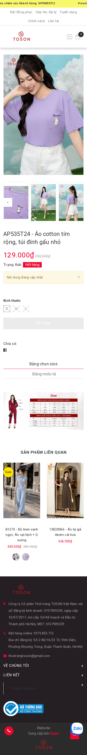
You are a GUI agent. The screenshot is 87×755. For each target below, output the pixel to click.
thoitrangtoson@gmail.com (29, 656)
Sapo (54, 733)
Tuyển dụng (68, 12)
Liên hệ (53, 21)
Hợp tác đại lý (46, 12)
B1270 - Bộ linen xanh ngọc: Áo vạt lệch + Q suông (22, 534)
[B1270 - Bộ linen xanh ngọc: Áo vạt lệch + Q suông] (21, 490)
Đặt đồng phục (21, 12)
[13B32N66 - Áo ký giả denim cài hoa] (65, 490)
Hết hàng (43, 323)
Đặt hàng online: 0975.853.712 (31, 633)
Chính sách (36, 21)
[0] (77, 37)
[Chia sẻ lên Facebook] (4, 350)
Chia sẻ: (10, 344)
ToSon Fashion (23, 688)
